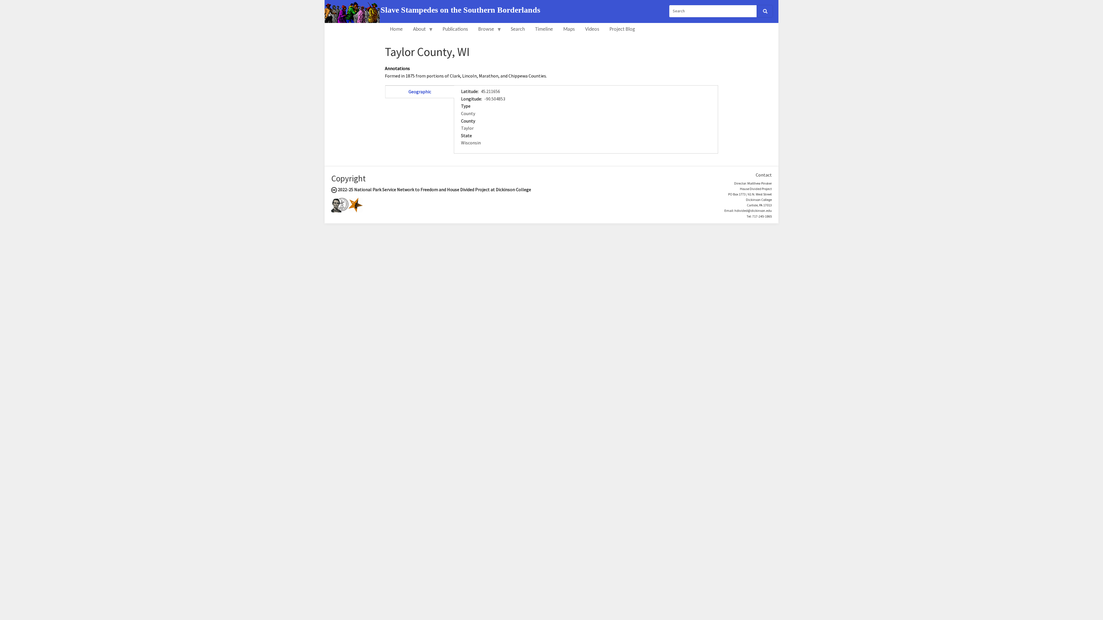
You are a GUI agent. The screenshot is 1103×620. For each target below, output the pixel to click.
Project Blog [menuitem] (622, 29)
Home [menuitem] (396, 29)
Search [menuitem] (518, 29)
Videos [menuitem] (592, 29)
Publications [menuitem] (455, 29)
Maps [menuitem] (569, 29)
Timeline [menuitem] (544, 29)
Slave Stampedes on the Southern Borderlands (460, 9)
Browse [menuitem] (483, 32)
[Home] (353, 11)
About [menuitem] (417, 32)
